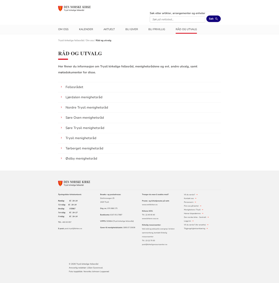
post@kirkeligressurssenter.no (154, 244)
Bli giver (131, 29)
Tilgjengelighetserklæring (194, 228)
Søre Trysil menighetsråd (85, 128)
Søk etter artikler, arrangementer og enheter (177, 13)
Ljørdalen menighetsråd (84, 97)
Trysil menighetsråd (81, 138)
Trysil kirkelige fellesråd (71, 40)
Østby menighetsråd (81, 158)
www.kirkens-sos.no (150, 218)
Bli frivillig (156, 29)
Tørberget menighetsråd (84, 148)
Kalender (86, 29)
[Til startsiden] (74, 8)
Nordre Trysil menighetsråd (87, 107)
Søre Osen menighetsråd (85, 117)
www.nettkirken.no (150, 204)
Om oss (63, 29)
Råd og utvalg (186, 29)
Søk (211, 18)
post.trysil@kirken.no (73, 228)
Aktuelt (109, 29)
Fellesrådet (74, 87)
